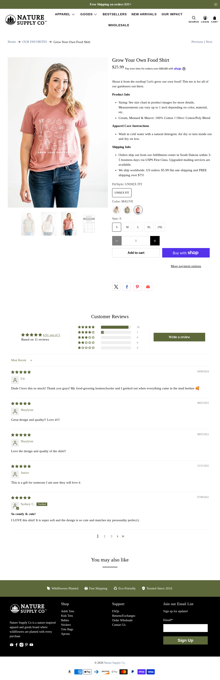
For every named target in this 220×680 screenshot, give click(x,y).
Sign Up (185, 640)
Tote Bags (67, 629)
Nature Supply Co (114, 662)
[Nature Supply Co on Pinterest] (26, 645)
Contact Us (118, 624)
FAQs (115, 611)
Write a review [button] (179, 337)
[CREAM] (116, 209)
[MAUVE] (138, 209)
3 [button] (111, 536)
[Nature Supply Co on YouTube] (31, 645)
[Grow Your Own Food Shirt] (58, 132)
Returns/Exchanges (123, 615)
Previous (197, 41)
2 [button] (104, 536)
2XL (160, 227)
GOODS (86, 14)
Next (209, 41)
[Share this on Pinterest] (137, 287)
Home (12, 41)
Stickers (66, 624)
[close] (216, 4)
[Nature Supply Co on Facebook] (16, 645)
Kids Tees (67, 615)
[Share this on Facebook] (127, 287)
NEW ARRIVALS (144, 14)
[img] (21, 372)
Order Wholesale (122, 620)
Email (168, 620)
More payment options (186, 266)
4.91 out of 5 (51, 335)
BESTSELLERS (115, 14)
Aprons (65, 633)
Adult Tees (67, 611)
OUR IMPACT (172, 14)
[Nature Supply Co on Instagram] (21, 645)
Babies (65, 620)
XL (149, 227)
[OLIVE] (127, 209)
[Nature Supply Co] (26, 20)
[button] (86, 327)
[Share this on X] (116, 287)
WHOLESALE (118, 25)
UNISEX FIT (122, 192)
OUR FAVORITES (34, 41)
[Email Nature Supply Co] (12, 645)
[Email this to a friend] (148, 287)
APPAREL (62, 14)
